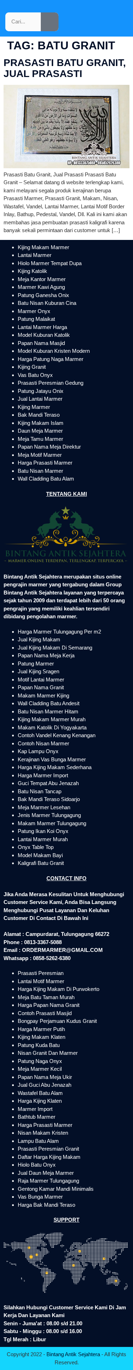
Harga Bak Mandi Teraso (46, 1205)
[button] (31, 11)
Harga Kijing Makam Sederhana (55, 767)
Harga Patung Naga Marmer (50, 359)
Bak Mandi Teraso (39, 415)
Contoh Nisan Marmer (43, 743)
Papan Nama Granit (41, 687)
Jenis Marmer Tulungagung (49, 815)
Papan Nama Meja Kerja (46, 655)
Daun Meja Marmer (40, 431)
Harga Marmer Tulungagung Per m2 (59, 632)
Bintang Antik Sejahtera (73, 1354)
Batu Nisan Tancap (39, 791)
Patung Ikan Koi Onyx (43, 831)
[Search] (50, 21)
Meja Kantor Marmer (42, 279)
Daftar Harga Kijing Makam (49, 1157)
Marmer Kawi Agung (41, 287)
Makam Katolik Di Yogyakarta (52, 727)
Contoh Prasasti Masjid (45, 1013)
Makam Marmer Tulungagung (52, 823)
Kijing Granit (32, 367)
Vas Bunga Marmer (40, 1197)
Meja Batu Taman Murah (46, 997)
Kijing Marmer (34, 407)
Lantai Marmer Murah (43, 839)
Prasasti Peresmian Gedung (50, 383)
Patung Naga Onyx (40, 1061)
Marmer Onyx (34, 311)
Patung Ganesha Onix (43, 295)
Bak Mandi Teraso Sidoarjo (49, 799)
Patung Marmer (36, 664)
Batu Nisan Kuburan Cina (47, 303)
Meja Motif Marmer (40, 455)
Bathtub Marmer (36, 1117)
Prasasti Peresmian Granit (48, 1149)
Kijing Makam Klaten (41, 1037)
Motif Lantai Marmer (41, 679)
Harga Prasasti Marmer (45, 463)
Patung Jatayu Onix (40, 391)
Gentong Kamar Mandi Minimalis (56, 1189)
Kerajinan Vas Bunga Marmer (52, 759)
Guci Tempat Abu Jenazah (48, 783)
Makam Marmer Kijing (43, 695)
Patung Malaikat (36, 319)
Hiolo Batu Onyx (37, 1165)
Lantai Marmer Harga (42, 327)
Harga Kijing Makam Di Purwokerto (58, 989)
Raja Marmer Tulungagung (48, 1181)
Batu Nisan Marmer (40, 471)
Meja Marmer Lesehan (44, 807)
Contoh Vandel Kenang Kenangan (56, 735)
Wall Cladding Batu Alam (46, 479)
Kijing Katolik (32, 271)
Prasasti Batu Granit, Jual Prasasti (65, 68)
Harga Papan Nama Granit (48, 1005)
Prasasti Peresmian (40, 973)
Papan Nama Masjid (41, 343)
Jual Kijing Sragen (38, 671)
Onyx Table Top (36, 847)
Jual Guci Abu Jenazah (44, 1085)
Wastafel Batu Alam (40, 1093)
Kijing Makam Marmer (43, 247)
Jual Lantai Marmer (40, 399)
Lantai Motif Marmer (41, 981)
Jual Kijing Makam (39, 639)
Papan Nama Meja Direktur (49, 447)
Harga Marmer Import (43, 775)
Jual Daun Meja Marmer (46, 1173)
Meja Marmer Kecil (40, 1069)
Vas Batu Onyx (35, 375)
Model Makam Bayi (40, 855)
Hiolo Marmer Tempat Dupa (50, 263)
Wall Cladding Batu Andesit (48, 703)
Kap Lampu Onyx (38, 751)
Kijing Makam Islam (40, 423)
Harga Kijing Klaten (40, 1101)
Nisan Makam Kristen (43, 1133)
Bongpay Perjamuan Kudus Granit (57, 1021)
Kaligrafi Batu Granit (41, 863)
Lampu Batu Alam (38, 1141)
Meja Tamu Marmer (40, 439)
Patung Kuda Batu (39, 1045)
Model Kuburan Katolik (44, 335)
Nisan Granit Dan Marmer (48, 1053)
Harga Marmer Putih (41, 1029)
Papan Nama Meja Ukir (45, 1077)
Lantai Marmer (34, 255)
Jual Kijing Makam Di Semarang (55, 648)
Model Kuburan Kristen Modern (54, 351)
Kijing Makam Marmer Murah (51, 719)
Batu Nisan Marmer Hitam (48, 711)
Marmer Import (35, 1109)
